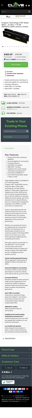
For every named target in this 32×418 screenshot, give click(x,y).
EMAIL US (24, 368)
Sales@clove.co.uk (12, 109)
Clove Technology (8, 396)
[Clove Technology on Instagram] (7, 372)
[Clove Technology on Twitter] (2, 372)
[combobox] (14, 12)
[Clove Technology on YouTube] (5, 372)
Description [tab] (9, 148)
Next (30, 17)
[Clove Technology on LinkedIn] (9, 372)
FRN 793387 (23, 401)
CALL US (9, 368)
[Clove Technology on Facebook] (11, 372)
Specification (10, 338)
